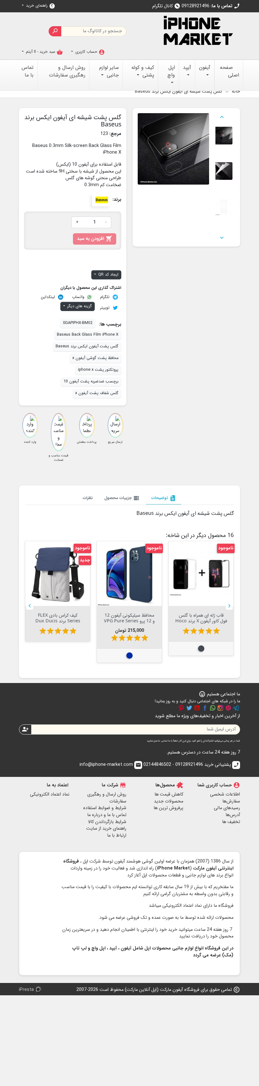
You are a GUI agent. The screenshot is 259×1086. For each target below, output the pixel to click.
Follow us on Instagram (220, 708)
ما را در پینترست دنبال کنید (181, 708)
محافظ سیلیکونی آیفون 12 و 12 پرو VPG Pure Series (201, 617)
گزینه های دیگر (79, 306)
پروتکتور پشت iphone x (98, 370)
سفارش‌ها (231, 801)
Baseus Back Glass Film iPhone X (87, 335)
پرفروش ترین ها (168, 808)
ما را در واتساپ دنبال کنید (212, 708)
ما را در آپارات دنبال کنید (228, 708)
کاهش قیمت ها (168, 794)
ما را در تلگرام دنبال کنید (236, 708)
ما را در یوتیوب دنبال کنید (197, 708)
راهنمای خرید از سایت (106, 828)
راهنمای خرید (40, 6)
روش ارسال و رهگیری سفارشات (106, 798)
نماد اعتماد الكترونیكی (49, 794)
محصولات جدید (168, 801)
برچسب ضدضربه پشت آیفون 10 (90, 381)
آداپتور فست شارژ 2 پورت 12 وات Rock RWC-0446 (58, 617)
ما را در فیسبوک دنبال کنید (205, 708)
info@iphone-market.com (110, 764)
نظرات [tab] (88, 498)
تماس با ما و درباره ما (106, 815)
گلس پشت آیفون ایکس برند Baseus (87, 346)
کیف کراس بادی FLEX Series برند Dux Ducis (129, 617)
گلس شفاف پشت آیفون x (96, 393)
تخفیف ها (231, 822)
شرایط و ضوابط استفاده (104, 808)
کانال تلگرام (166, 6)
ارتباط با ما (116, 835)
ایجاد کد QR (107, 275)
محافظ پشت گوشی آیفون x (95, 358)
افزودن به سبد (94, 238)
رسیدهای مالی (227, 808)
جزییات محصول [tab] (122, 498)
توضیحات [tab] (163, 498)
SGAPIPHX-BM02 (78, 323)
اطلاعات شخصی (225, 794)
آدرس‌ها (233, 815)
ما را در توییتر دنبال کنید (189, 708)
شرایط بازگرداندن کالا (107, 822)
